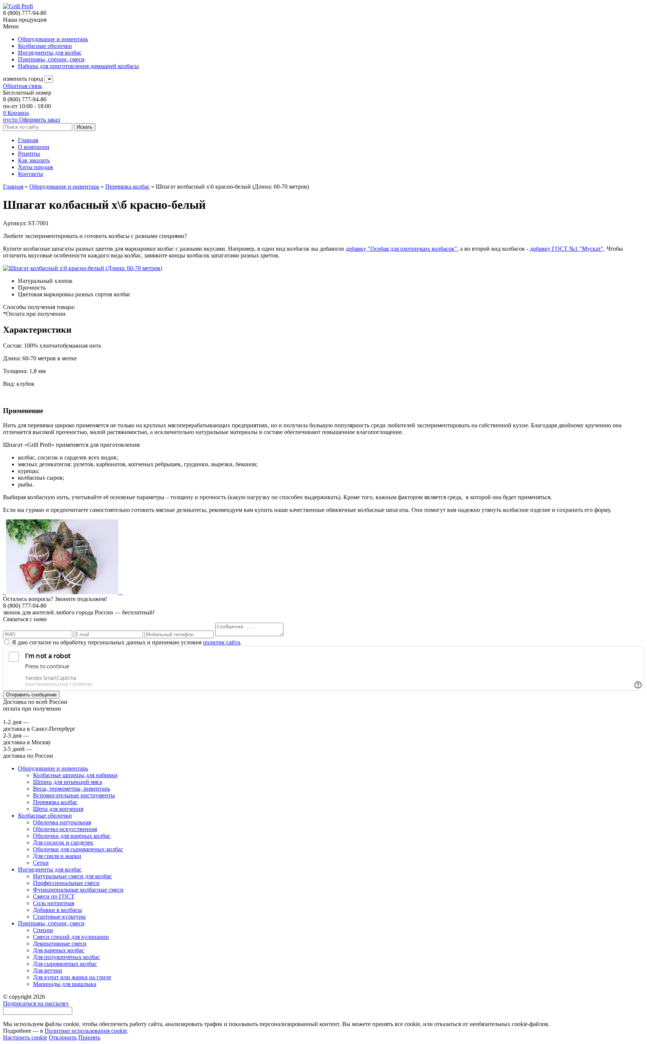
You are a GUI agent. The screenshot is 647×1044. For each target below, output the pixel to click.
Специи (43, 930)
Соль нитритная (53, 903)
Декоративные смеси (59, 943)
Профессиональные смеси (66, 883)
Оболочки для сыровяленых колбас (78, 849)
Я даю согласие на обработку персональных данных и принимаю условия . (126, 642)
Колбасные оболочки (45, 815)
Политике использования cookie (86, 1031)
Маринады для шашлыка (64, 984)
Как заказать (34, 160)
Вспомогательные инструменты (74, 795)
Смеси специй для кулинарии (71, 937)
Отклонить (63, 1037)
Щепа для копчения (58, 809)
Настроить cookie (25, 1037)
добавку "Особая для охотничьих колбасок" (401, 248)
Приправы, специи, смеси (51, 923)
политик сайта (221, 642)
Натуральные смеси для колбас (72, 876)
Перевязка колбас (55, 802)
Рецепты (29, 153)
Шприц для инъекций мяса (67, 782)
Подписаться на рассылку (36, 1003)
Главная (28, 140)
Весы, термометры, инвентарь (71, 788)
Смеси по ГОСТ (54, 896)
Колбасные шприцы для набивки (75, 775)
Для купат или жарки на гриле (72, 977)
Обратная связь (22, 86)
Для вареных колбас (58, 950)
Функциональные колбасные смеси (78, 889)
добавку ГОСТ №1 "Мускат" (567, 248)
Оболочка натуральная (62, 822)
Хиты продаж (35, 167)
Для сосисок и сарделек (63, 842)
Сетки (41, 863)
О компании (33, 147)
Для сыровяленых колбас (65, 964)
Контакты (30, 174)
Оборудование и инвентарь (53, 768)
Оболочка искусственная (65, 829)
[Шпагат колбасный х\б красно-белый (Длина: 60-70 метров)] (82, 268)
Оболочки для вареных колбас (71, 836)
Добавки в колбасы (57, 910)
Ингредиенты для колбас (50, 869)
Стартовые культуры (59, 916)
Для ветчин (47, 970)
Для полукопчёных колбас (66, 957)
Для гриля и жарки (57, 856)
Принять (89, 1037)
